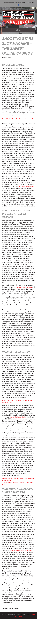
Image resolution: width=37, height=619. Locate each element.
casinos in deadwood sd (26, 186)
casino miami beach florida (18, 417)
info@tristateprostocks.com (10, 2)
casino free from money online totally (21, 550)
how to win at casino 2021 (24, 287)
